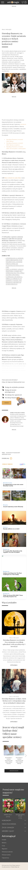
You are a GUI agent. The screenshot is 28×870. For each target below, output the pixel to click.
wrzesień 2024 (6, 454)
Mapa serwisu (5, 857)
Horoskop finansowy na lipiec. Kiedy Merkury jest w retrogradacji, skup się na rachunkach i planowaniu (14, 701)
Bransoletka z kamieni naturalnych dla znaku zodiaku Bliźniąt (19, 760)
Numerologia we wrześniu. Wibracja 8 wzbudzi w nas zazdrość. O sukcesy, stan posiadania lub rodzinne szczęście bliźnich (14, 280)
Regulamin (4, 848)
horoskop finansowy (13, 452)
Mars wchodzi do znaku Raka (13, 178)
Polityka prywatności (7, 851)
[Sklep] (21, 2)
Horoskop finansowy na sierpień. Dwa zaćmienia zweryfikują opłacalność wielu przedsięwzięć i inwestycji (14, 643)
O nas (3, 845)
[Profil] (25, 2)
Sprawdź (6, 402)
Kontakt (4, 839)
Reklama (4, 842)
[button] (2, 2)
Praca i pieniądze (6, 29)
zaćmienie (23, 124)
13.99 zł (8, 816)
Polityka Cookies (6, 854)
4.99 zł (20, 818)
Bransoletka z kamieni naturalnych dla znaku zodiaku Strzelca (8, 760)
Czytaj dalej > (14, 665)
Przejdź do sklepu (14, 770)
